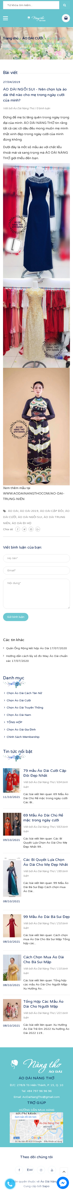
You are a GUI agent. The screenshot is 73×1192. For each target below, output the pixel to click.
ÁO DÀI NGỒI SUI (30, 517)
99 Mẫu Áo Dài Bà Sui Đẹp (46, 916)
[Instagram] (41, 1170)
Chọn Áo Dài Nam (19, 715)
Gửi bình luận (15, 617)
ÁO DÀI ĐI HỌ (21, 523)
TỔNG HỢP (14, 722)
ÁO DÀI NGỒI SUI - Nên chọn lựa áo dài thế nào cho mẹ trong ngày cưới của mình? (35, 94)
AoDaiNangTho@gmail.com (41, 1097)
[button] (64, 5)
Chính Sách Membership (23, 737)
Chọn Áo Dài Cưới (19, 700)
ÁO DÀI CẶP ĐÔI (51, 511)
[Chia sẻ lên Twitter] (24, 529)
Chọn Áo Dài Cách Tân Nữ (24, 693)
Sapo (45, 1186)
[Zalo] (30, 1170)
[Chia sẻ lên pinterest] (31, 529)
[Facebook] (19, 1170)
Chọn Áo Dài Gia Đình (21, 729)
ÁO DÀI (13, 511)
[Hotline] (12, 1183)
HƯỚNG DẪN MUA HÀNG (36, 1110)
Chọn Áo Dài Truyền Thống (25, 707)
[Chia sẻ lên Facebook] (17, 529)
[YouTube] (52, 1170)
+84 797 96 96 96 (39, 1091)
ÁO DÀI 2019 (29, 511)
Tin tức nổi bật (17, 751)
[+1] (37, 529)
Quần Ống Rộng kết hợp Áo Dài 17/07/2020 (36, 648)
